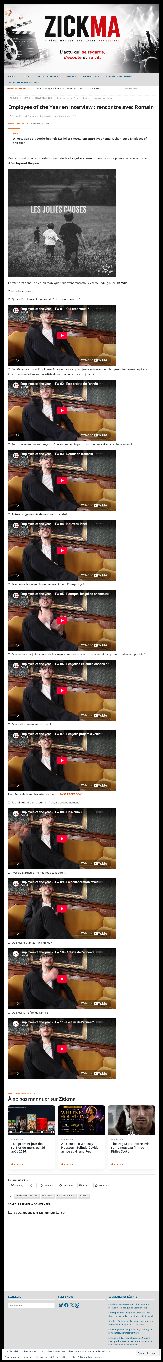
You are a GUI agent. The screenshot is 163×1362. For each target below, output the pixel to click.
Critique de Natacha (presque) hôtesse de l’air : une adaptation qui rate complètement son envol (130, 1341)
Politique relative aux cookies (91, 1357)
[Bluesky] (60, 1305)
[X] (71, 1305)
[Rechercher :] (139, 88)
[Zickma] (81, 71)
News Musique (50, 116)
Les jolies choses (65, 1196)
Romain (83, 1196)
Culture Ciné (90, 76)
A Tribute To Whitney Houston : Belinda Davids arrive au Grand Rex (79, 1148)
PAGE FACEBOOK (70, 794)
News (26, 76)
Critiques (71, 76)
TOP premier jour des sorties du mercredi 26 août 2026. (28, 1148)
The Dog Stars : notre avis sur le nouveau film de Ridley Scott (130, 1148)
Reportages (64, 116)
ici (56, 794)
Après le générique (48, 76)
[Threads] (77, 1305)
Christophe (33, 116)
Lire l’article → (18, 1164)
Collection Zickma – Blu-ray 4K (25, 82)
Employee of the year (26, 1196)
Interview (47, 1196)
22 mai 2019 (17, 116)
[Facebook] (66, 1305)
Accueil (12, 76)
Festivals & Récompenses (119, 76)
